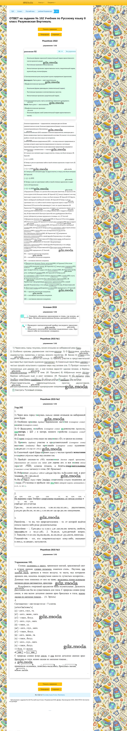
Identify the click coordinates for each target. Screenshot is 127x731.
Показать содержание (50, 29)
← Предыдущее (44, 34)
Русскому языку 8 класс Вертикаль (54, 695)
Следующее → (56, 34)
